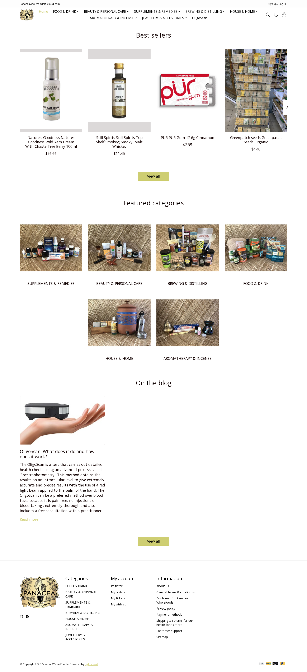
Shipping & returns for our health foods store (174, 622)
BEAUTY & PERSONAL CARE (119, 283)
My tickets (118, 598)
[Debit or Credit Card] (275, 664)
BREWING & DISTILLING (187, 283)
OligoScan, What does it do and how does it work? (57, 454)
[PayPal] (268, 664)
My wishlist (118, 604)
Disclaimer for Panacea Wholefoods (172, 600)
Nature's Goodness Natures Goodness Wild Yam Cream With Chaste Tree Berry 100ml (51, 142)
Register (117, 586)
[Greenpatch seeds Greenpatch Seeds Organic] (256, 90)
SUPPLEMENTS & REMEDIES (51, 283)
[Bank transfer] (261, 664)
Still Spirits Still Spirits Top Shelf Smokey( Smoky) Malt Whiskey (119, 142)
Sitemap (162, 637)
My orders (118, 592)
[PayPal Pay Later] (282, 664)
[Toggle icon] (268, 15)
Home (43, 11)
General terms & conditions (175, 592)
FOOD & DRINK (256, 283)
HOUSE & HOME (119, 358)
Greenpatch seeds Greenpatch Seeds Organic (256, 139)
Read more (29, 519)
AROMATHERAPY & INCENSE (188, 358)
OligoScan (199, 18)
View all (153, 176)
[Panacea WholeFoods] (27, 14)
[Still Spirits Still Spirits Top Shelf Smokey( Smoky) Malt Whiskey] (119, 90)
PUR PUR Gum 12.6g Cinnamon (187, 137)
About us (162, 586)
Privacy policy (165, 608)
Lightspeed (91, 664)
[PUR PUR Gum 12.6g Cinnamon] (187, 90)
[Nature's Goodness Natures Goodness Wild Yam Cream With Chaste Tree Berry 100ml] (51, 90)
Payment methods (169, 614)
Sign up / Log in (277, 4)
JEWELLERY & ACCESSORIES (75, 637)
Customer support (169, 631)
